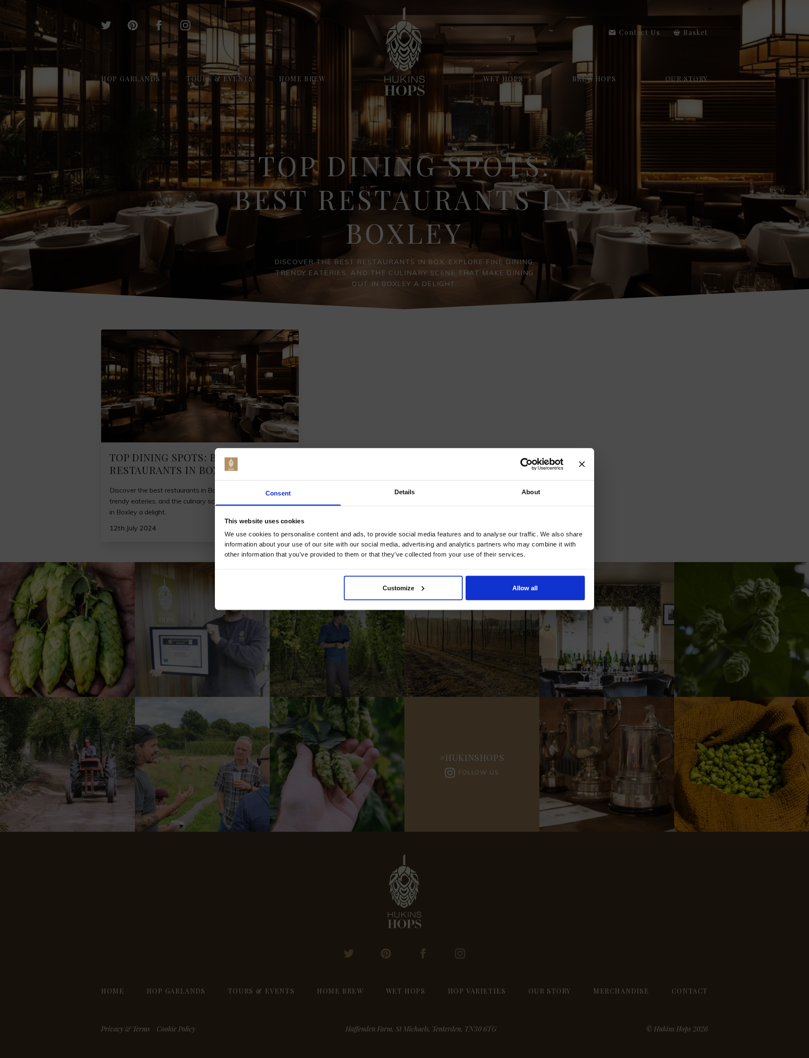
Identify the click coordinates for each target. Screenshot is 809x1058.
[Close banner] (582, 464)
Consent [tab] (278, 493)
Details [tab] (404, 492)
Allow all (525, 587)
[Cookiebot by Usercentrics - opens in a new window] (526, 464)
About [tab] (531, 492)
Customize (398, 587)
